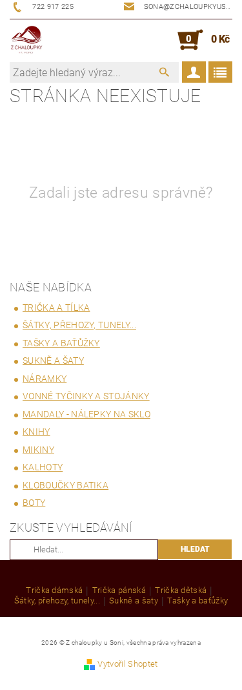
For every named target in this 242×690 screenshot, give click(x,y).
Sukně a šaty (53, 360)
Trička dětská (181, 590)
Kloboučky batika (65, 485)
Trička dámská (54, 590)
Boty (34, 502)
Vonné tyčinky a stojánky (86, 396)
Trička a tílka (56, 307)
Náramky (44, 378)
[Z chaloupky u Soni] (26, 40)
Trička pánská (119, 590)
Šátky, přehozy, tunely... (79, 325)
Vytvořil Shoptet (127, 664)
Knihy (36, 431)
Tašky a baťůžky (61, 343)
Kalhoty (43, 467)
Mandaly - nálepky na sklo (86, 414)
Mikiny (38, 449)
